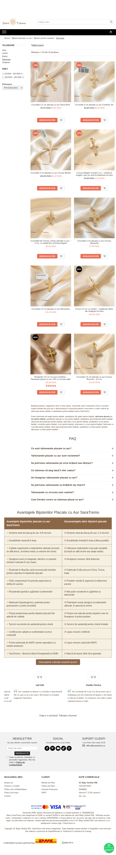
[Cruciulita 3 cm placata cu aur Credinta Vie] (94, 81)
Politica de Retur (48, 786)
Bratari (4, 56)
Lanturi (5, 53)
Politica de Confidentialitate (15, 789)
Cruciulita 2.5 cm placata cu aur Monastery (51, 309)
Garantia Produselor (49, 789)
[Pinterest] (52, 748)
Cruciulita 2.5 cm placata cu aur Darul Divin (50, 105)
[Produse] (4, 33)
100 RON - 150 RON (13, 77)
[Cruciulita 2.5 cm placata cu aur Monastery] (50, 286)
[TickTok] (63, 748)
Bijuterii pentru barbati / (44, 38)
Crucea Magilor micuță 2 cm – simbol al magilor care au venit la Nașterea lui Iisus (94, 174)
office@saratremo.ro (95, 745)
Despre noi (8, 783)
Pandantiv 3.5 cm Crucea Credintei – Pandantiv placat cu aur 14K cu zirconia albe (51, 378)
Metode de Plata (48, 783)
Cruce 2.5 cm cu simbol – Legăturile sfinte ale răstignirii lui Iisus (94, 310)
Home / (7, 38)
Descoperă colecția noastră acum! (58, 662)
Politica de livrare (11, 793)
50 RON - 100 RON (12, 74)
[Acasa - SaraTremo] (16, 22)
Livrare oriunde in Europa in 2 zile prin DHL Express (48, 845)
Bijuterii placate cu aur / (22, 38)
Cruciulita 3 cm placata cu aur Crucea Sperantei (94, 242)
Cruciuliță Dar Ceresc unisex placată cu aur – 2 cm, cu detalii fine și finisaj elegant (51, 242)
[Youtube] (58, 748)
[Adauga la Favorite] (61, 120)
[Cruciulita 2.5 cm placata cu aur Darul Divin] (50, 81)
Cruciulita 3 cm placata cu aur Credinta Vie (94, 105)
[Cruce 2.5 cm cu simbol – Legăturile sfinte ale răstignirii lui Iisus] (94, 286)
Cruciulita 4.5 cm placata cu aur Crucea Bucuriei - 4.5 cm (94, 378)
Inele (4, 50)
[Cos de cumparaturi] (111, 32)
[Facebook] (47, 748)
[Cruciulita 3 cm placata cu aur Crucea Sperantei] (94, 218)
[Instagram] (69, 748)
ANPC (44, 793)
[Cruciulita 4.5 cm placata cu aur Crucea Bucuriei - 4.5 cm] (94, 354)
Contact (7, 796)
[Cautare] (111, 22)
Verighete (6, 62)
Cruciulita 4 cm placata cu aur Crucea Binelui (51, 173)
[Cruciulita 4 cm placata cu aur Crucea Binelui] (50, 149)
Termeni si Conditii (11, 786)
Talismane (6, 59)
